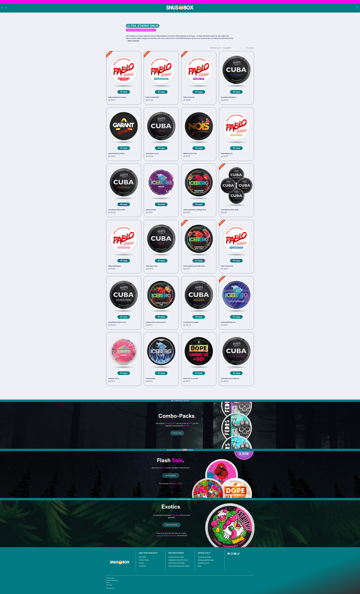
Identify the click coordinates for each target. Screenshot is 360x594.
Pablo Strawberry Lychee (117, 97)
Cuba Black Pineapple (191, 322)
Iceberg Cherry (113, 378)
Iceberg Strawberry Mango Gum (194, 210)
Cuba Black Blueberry (228, 97)
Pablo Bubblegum (114, 266)
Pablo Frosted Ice (227, 266)
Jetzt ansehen (170, 475)
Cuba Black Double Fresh (117, 322)
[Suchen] (6, 8)
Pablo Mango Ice (227, 153)
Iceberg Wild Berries (228, 322)
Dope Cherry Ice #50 (190, 378)
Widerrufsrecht (110, 578)
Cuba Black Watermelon (116, 210)
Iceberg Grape (151, 210)
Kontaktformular (203, 563)
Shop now (177, 433)
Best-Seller (142, 557)
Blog (199, 566)
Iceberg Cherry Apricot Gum (156, 322)
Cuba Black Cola (151, 266)
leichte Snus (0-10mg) (176, 557)
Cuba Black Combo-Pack (229, 210)
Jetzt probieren (172, 525)
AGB (107, 582)
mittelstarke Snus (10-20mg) (178, 560)
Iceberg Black (150, 378)
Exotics (141, 563)
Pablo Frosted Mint (152, 97)
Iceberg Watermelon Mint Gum (194, 266)
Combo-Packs (144, 560)
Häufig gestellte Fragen (206, 560)
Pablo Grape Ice (189, 97)
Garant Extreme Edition (116, 153)
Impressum (109, 585)
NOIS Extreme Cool (190, 153)
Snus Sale (142, 566)
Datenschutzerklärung (112, 580)
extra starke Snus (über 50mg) (178, 566)
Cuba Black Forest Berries (230, 378)
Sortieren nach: (215, 48)
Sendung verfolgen (204, 557)
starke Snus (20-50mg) (176, 563)
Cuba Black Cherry (152, 153)
